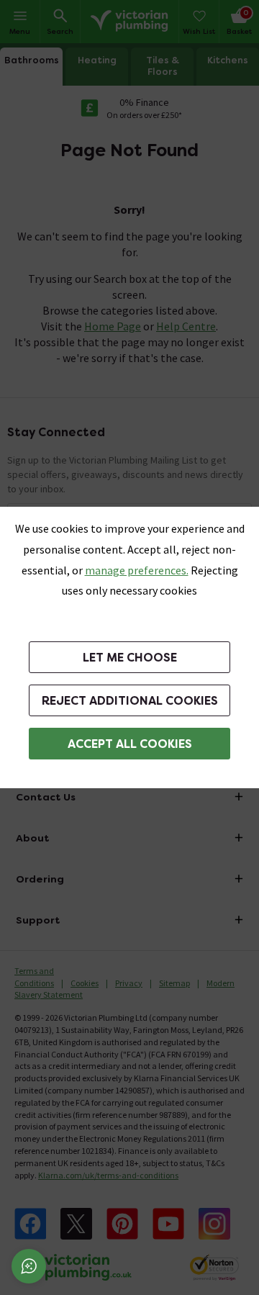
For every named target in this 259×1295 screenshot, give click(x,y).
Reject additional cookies (130, 700)
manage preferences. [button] (136, 570)
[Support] (29, 1266)
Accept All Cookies (130, 744)
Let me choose (130, 657)
